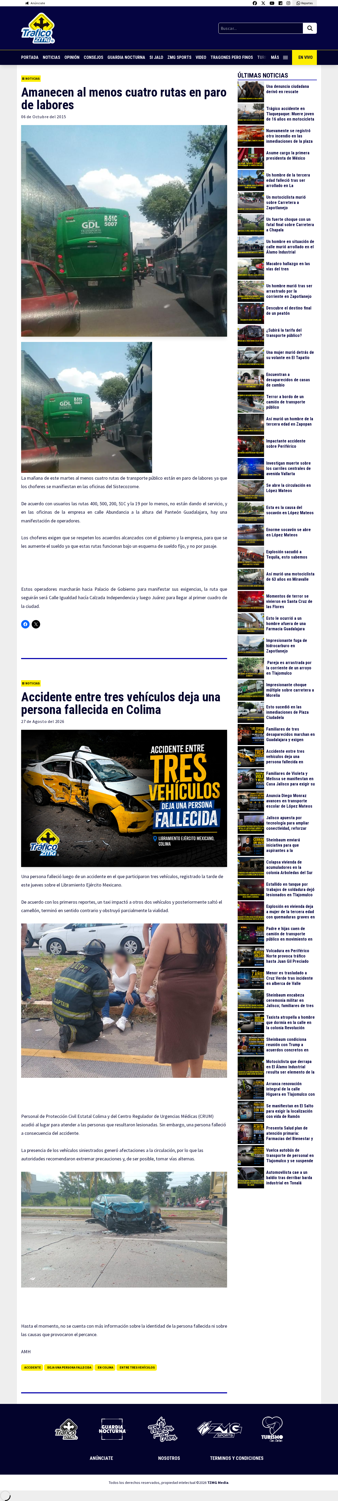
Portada (30, 57)
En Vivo (305, 57)
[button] (87, 407)
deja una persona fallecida (69, 1367)
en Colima (105, 1367)
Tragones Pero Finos (231, 57)
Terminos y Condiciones (237, 1458)
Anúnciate (101, 1458)
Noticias (51, 57)
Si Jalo (156, 57)
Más (275, 57)
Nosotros (169, 1458)
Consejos (93, 57)
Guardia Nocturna (126, 57)
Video (201, 57)
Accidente (32, 1367)
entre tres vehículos (137, 1367)
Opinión (71, 57)
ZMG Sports (179, 57)
